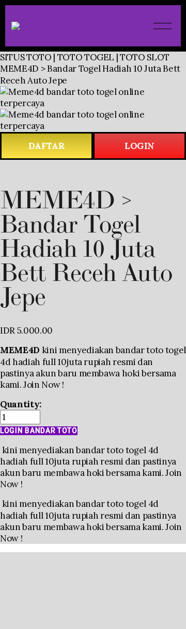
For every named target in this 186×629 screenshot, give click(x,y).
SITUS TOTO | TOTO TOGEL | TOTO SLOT (84, 57)
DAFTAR (46, 146)
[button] (39, 430)
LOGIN (139, 146)
